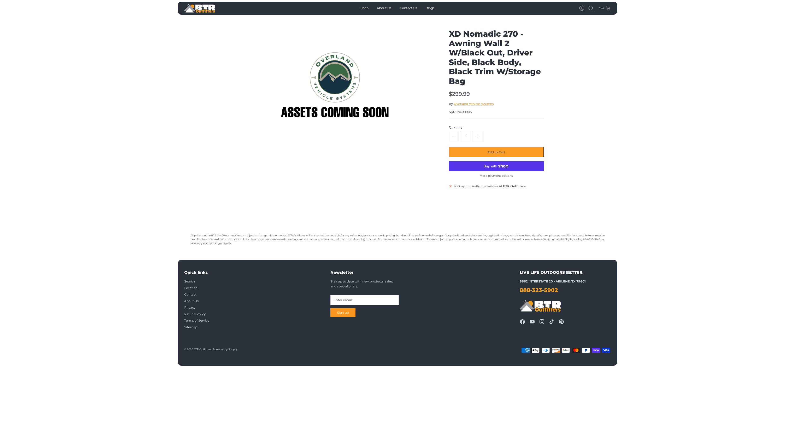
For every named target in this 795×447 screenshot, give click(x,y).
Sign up (343, 313)
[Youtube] (532, 321)
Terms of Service (196, 320)
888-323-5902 (539, 290)
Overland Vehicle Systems (474, 104)
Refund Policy (195, 314)
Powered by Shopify (225, 349)
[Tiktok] (551, 321)
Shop (364, 8)
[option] (337, 89)
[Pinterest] (561, 321)
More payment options (496, 176)
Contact (190, 294)
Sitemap (190, 327)
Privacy (189, 307)
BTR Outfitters (202, 349)
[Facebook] (522, 321)
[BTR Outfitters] (199, 8)
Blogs (430, 8)
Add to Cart (496, 152)
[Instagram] (542, 321)
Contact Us (408, 8)
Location (191, 288)
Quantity (456, 127)
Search (189, 281)
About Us (384, 8)
